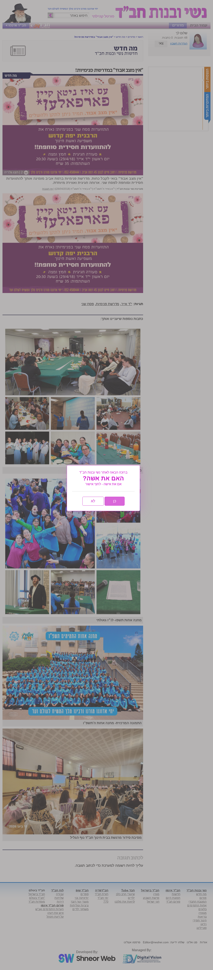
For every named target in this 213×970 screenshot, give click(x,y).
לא (93, 501)
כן (114, 501)
